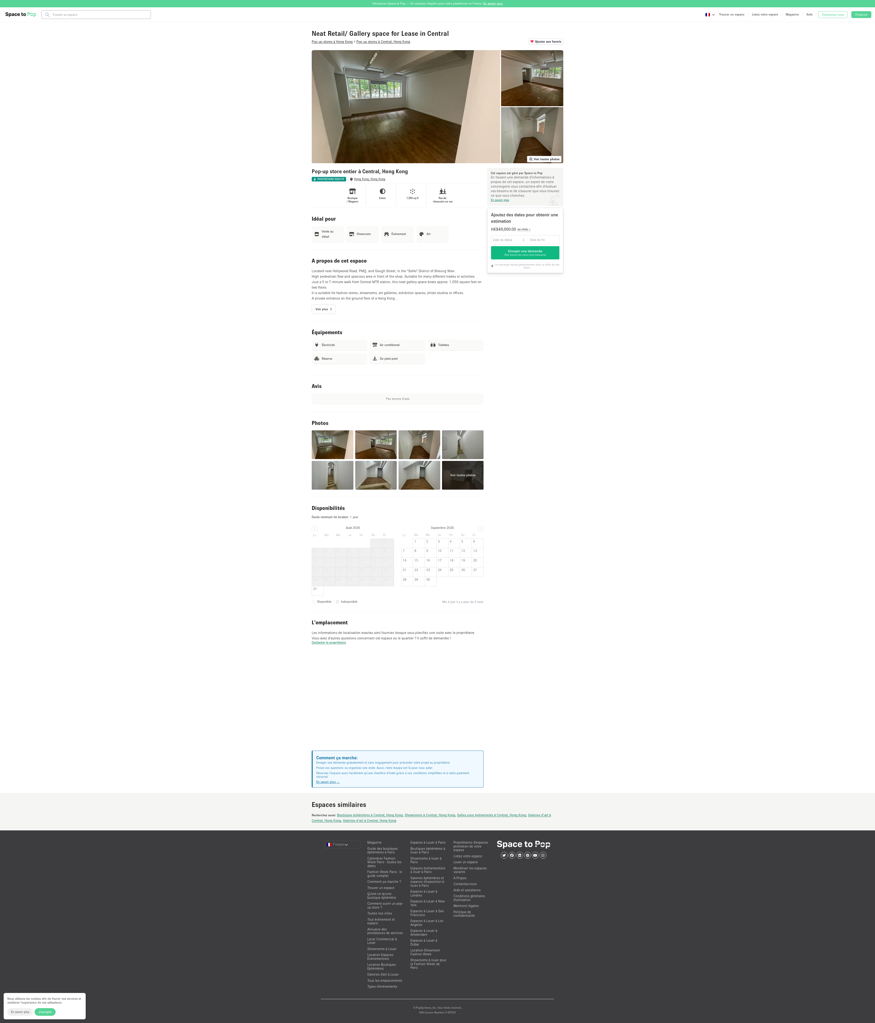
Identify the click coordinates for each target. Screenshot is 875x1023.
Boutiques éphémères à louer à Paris (427, 850)
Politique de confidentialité (464, 914)
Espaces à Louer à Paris (427, 842)
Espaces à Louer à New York (427, 903)
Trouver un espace (380, 888)
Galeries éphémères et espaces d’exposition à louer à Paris (427, 881)
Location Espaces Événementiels (380, 957)
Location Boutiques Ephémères (381, 966)
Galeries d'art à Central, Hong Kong (369, 820)
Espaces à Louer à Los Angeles (426, 923)
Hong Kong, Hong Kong (369, 179)
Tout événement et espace (381, 921)
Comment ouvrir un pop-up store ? (385, 905)
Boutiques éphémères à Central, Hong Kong (370, 815)
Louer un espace (465, 862)
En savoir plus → (328, 782)
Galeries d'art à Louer (383, 974)
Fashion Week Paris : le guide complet (384, 874)
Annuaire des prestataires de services (385, 931)
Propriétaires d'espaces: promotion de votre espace (471, 846)
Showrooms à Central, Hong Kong (430, 815)
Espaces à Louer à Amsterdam (423, 932)
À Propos (459, 878)
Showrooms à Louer (381, 949)
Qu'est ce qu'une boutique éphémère (381, 895)
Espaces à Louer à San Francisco (427, 913)
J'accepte (45, 1012)
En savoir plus (20, 1012)
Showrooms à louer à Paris (426, 860)
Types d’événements (382, 986)
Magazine (374, 842)
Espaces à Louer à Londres (423, 893)
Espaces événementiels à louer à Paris (427, 870)
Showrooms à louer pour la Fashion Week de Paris (428, 963)
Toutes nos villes (379, 913)
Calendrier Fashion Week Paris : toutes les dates (384, 862)
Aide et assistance (467, 890)
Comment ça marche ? (384, 882)
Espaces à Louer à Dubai (423, 942)
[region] (398, 703)
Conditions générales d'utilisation (469, 898)
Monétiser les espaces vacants (470, 870)
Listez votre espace (467, 856)
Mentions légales (466, 906)
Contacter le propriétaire (329, 642)
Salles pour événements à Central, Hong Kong (491, 815)
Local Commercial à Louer (382, 941)
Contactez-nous (465, 884)
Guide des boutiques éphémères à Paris (382, 850)
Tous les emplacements (384, 980)
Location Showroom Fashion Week (425, 952)
